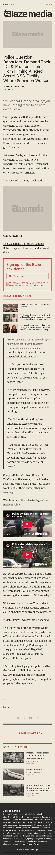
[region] (27, 829)
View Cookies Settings (27, 850)
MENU (49, 5)
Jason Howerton (13, 87)
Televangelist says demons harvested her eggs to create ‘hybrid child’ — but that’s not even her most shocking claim (35, 327)
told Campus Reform (31, 164)
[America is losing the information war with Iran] (10, 307)
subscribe (8, 5)
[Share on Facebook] (18, 718)
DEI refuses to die (35, 770)
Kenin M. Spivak (33, 773)
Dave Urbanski (32, 794)
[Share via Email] (30, 718)
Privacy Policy (34, 282)
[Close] (52, 807)
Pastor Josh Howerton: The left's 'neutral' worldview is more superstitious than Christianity (37, 755)
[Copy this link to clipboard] (36, 718)
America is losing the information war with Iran (35, 306)
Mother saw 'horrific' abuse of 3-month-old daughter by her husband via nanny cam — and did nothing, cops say (35, 317)
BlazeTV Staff (33, 761)
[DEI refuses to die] (13, 774)
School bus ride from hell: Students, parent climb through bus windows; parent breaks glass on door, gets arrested (39, 788)
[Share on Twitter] (24, 718)
